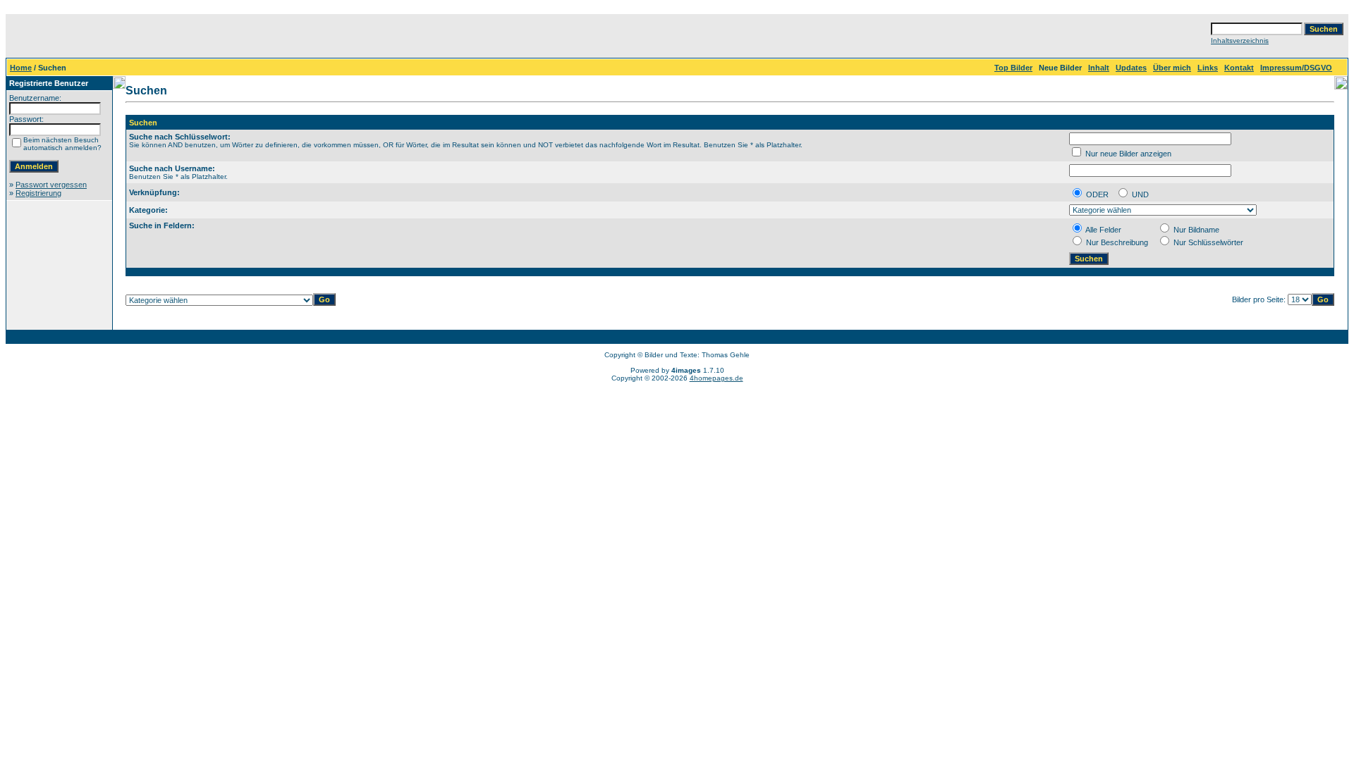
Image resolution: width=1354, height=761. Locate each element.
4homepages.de (716, 378)
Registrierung (38, 193)
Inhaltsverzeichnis (1240, 40)
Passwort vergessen (51, 184)
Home (21, 67)
